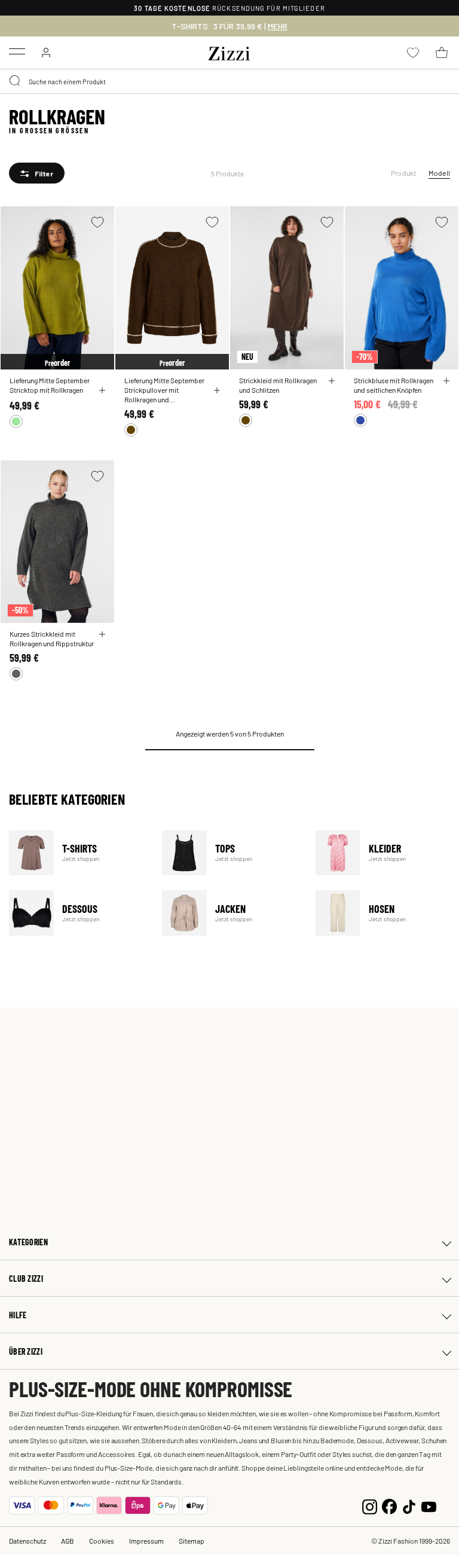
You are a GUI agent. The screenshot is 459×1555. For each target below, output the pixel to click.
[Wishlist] (97, 222)
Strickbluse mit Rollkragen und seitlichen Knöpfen (393, 385)
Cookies (101, 1540)
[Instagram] (369, 1505)
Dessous (78, 912)
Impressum (146, 1540)
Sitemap (191, 1540)
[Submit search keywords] (16, 81)
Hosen (385, 912)
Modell (439, 173)
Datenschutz (27, 1540)
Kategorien (28, 1242)
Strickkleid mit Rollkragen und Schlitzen (278, 385)
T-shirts (78, 852)
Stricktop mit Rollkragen (46, 390)
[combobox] (229, 81)
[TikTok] (409, 1505)
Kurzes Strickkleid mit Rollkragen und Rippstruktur (52, 638)
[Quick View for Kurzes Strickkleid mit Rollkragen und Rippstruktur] (102, 634)
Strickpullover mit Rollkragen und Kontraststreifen (151, 394)
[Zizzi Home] (229, 51)
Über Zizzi (25, 1351)
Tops (231, 852)
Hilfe (17, 1315)
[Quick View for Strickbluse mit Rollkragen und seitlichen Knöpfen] (446, 380)
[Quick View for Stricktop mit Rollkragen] (102, 390)
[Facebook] (389, 1505)
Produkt (404, 173)
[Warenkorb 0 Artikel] (441, 52)
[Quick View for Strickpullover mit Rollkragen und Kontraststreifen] (217, 390)
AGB (67, 1540)
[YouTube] (428, 1505)
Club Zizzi (26, 1278)
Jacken (231, 912)
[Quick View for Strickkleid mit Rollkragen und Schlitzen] (331, 380)
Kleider (385, 852)
